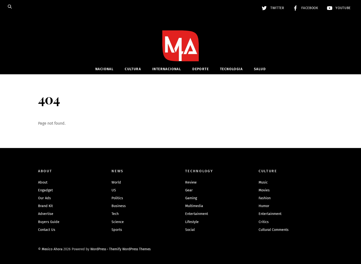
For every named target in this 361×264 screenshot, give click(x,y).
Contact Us (46, 230)
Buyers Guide (48, 222)
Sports (116, 230)
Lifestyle (192, 222)
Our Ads (44, 198)
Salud (260, 69)
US (113, 190)
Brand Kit (45, 206)
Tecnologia (231, 69)
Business (118, 206)
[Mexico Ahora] (180, 53)
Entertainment (196, 214)
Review (190, 182)
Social (190, 230)
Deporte (200, 69)
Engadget (45, 190)
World (116, 182)
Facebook (309, 8)
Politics (117, 198)
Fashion (265, 198)
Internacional (166, 69)
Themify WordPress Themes (130, 249)
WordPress (98, 249)
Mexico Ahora (52, 249)
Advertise (45, 214)
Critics (264, 222)
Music (263, 182)
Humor (264, 206)
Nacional (104, 69)
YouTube (342, 8)
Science (117, 222)
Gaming (191, 198)
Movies (264, 190)
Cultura (133, 69)
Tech (115, 214)
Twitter (276, 8)
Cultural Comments (274, 230)
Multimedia (194, 206)
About (42, 182)
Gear (189, 190)
